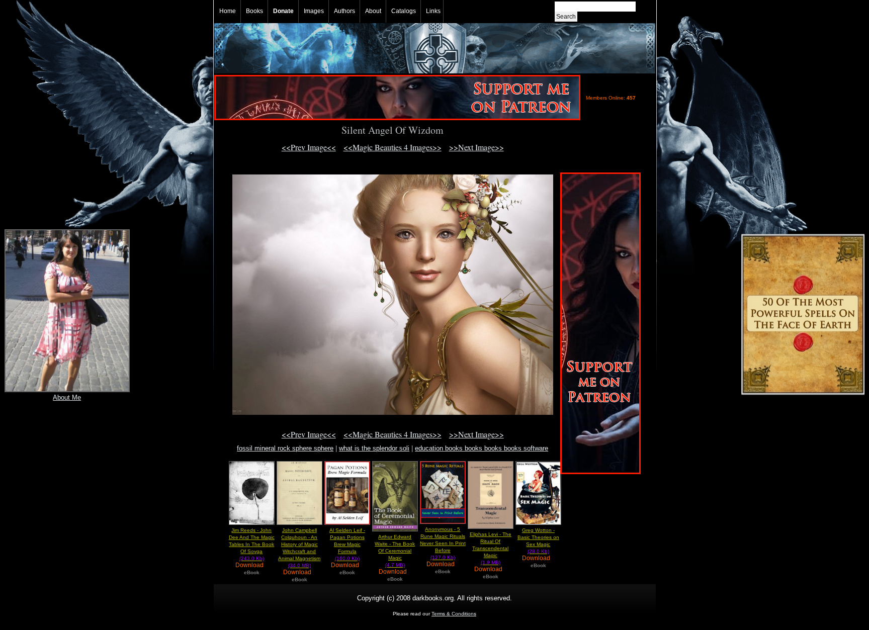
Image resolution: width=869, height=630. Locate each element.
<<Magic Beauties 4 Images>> (392, 147)
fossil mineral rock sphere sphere (285, 448)
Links (433, 11)
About (373, 11)
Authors (344, 11)
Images (314, 11)
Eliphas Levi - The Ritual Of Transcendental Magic (490, 548)
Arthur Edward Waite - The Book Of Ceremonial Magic (395, 551)
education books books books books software (481, 448)
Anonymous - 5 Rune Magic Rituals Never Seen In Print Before (443, 543)
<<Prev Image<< (309, 147)
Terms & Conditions (453, 613)
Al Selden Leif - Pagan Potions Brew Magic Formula (347, 544)
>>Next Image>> (476, 147)
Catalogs (403, 11)
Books (254, 11)
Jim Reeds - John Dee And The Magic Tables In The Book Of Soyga (252, 544)
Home (227, 11)
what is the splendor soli (374, 448)
